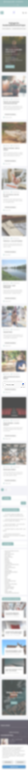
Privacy (21, 387)
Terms (24, 387)
